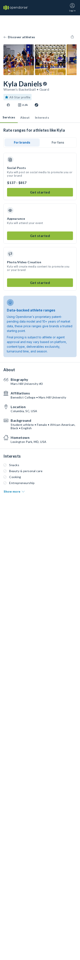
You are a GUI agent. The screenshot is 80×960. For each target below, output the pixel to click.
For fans (58, 142)
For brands (22, 142)
